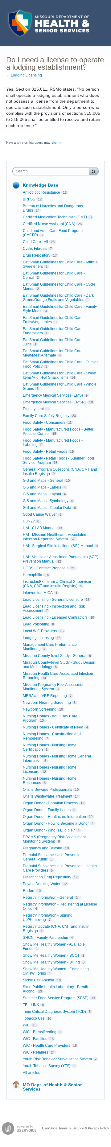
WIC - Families (35, 1039)
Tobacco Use (34, 1018)
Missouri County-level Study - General (54, 656)
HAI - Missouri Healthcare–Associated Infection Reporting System (54, 537)
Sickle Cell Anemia (38, 980)
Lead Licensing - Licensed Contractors (55, 617)
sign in (57, 142)
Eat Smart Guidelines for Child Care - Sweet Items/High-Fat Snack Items (59, 375)
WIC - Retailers (35, 1052)
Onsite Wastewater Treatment (47, 796)
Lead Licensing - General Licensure (53, 599)
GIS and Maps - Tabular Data (47, 507)
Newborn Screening (39, 709)
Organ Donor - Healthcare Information (54, 817)
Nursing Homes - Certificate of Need (53, 727)
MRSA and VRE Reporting (45, 696)
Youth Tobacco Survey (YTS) (47, 1066)
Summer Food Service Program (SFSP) (55, 998)
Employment (33, 409)
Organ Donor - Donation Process (50, 803)
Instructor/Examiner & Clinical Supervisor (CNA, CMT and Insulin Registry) (57, 584)
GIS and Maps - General (43, 480)
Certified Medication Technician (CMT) (55, 217)
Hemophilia (32, 575)
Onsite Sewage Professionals (47, 789)
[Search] (94, 171)
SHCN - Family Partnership (45, 937)
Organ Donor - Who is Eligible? (49, 830)
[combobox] (52, 171)
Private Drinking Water (41, 884)
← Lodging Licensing (24, 75)
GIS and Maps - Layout (42, 494)
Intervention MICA (38, 593)
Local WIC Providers (40, 631)
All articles (31, 1073)
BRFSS (29, 199)
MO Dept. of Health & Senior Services (52, 1086)
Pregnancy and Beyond (42, 848)
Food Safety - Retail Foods (45, 451)
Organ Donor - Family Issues (47, 810)
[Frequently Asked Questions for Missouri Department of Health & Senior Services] (47, 23)
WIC (26, 1025)
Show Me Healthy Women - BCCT (51, 955)
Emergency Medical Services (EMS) (53, 395)
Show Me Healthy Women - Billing (51, 962)
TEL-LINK (31, 1005)
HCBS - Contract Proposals (45, 568)
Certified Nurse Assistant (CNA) (49, 224)
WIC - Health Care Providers (46, 1045)
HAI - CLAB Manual (39, 528)
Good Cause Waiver (40, 514)
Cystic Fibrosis (35, 248)
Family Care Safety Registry (46, 416)
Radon (28, 891)
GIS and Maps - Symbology (45, 501)
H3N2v (29, 521)
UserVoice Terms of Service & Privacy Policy (75, 1128)
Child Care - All (35, 242)
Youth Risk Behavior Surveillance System (57, 1059)
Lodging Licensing (38, 638)
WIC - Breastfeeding (39, 1032)
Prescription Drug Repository (47, 877)
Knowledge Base (40, 185)
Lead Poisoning (36, 624)
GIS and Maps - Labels (42, 487)
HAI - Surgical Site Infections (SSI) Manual (58, 546)
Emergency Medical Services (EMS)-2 (54, 402)
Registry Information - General (48, 897)
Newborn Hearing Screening (47, 702)
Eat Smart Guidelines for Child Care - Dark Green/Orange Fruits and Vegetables (58, 297)
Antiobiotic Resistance (41, 192)
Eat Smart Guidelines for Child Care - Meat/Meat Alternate (54, 353)
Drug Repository (36, 255)
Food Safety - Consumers (44, 422)
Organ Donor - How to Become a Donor (56, 823)
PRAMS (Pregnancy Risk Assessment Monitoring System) (54, 839)
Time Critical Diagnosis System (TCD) (54, 1011)
